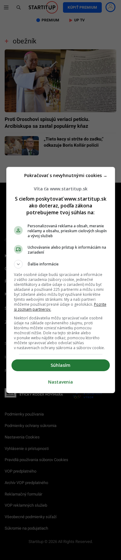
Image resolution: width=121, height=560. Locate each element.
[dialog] (60, 280)
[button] (60, 264)
